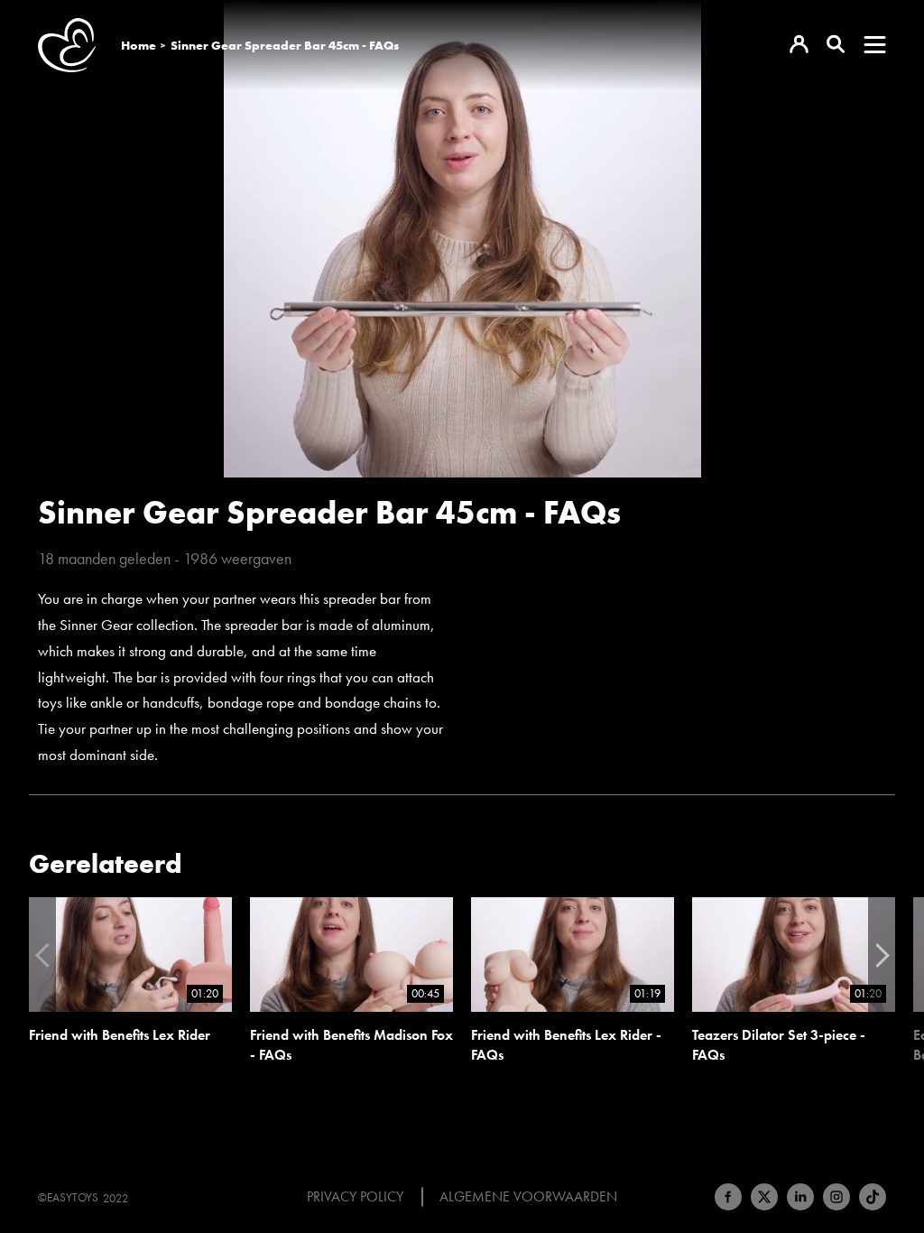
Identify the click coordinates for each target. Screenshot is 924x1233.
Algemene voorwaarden (528, 1197)
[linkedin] (800, 1196)
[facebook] (728, 1196)
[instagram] (836, 1196)
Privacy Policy (355, 1197)
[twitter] (764, 1196)
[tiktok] (872, 1196)
